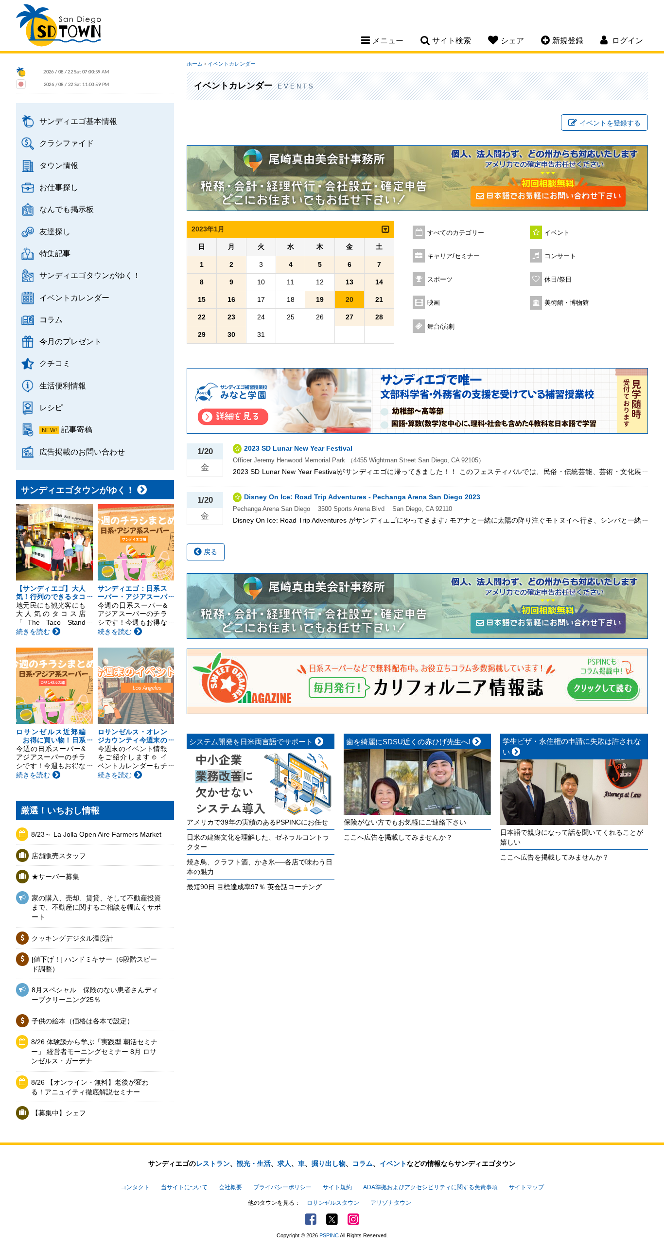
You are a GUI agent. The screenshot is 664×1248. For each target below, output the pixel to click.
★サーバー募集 (55, 876)
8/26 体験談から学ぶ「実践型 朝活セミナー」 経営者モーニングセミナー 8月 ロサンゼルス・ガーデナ (94, 1051)
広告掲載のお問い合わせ (82, 451)
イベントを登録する (610, 123)
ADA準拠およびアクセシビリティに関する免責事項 (430, 1187)
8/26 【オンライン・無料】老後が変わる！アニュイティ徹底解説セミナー (90, 1087)
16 (231, 299)
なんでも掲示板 (66, 209)
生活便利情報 (62, 385)
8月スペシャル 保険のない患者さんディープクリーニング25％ (95, 994)
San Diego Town (58, 26)
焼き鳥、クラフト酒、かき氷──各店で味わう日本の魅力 (259, 867)
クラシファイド (66, 143)
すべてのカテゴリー (455, 232)
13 (349, 282)
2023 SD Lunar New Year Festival (298, 448)
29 (202, 334)
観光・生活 (254, 1163)
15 (202, 299)
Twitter (332, 1219)
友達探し (54, 231)
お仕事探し (58, 187)
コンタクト (135, 1187)
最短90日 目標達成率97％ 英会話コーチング (254, 887)
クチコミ (54, 363)
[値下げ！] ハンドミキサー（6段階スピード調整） (94, 964)
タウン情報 (58, 165)
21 (379, 299)
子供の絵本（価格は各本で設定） (83, 1021)
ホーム (195, 64)
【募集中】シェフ (59, 1113)
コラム (51, 319)
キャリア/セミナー (453, 256)
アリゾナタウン (390, 1202)
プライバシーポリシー (282, 1187)
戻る (209, 552)
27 (349, 317)
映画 (433, 302)
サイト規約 (337, 1187)
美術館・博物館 (566, 302)
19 (320, 299)
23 (231, 317)
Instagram (353, 1219)
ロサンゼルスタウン (333, 1202)
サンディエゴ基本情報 (78, 121)
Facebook (310, 1219)
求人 (284, 1163)
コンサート (560, 256)
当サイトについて (184, 1187)
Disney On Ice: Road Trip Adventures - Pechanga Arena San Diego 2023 (362, 497)
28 (379, 317)
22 (202, 317)
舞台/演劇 (440, 326)
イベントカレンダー (74, 297)
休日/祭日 (558, 279)
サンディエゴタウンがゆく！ (89, 275)
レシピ (51, 407)
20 (349, 299)
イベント (557, 232)
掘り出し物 (329, 1163)
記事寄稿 (76, 429)
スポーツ (440, 279)
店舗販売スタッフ (59, 856)
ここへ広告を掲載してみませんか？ (398, 837)
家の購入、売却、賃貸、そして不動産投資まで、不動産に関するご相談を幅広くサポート (96, 907)
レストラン (213, 1163)
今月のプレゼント (70, 341)
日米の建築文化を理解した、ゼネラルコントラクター (258, 842)
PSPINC (329, 1235)
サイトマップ (526, 1187)
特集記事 (54, 253)
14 (379, 282)
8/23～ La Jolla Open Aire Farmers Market (96, 834)
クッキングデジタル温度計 (72, 938)
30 (231, 334)
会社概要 (230, 1187)
